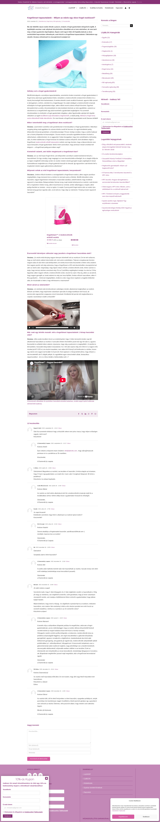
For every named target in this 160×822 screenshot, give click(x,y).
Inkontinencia (42, 21)
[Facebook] (29, 775)
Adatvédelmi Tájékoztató (118, 810)
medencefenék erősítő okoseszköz (47, 142)
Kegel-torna (50, 21)
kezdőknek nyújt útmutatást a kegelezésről (54, 115)
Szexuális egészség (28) (110, 87)
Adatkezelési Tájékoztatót (58, 810)
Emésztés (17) (107, 42)
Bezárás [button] (139, 2)
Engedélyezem (123, 816)
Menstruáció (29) (108, 78)
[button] (53, 314)
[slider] (52, 327)
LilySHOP (87, 774)
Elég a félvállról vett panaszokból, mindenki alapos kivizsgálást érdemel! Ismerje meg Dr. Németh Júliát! (117, 147)
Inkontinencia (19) (108, 60)
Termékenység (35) (108, 91)
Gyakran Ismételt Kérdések (93, 787)
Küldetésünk (88, 783)
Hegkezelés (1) (107, 51)
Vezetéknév (105, 104)
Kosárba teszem (52, 243)
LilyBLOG (87, 778)
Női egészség (57, 21)
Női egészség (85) (108, 82)
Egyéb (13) (106, 37)
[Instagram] (40, 775)
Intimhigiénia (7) (107, 64)
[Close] (46, 778)
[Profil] (125, 7)
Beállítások (146, 816)
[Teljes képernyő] (77, 328)
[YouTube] (35, 775)
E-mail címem (106, 119)
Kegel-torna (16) (107, 69)
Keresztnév (105, 111)
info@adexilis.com (71, 451)
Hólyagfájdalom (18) (109, 55)
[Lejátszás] (30, 328)
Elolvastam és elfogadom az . (117, 127)
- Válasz (59, 428)
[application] (53, 315)
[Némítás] (74, 328)
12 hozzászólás (66, 21)
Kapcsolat (87, 792)
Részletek (75, 245)
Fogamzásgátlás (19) (109, 46)
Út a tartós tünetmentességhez (112, 154)
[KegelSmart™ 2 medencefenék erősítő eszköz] (62, 215)
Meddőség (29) (107, 73)
